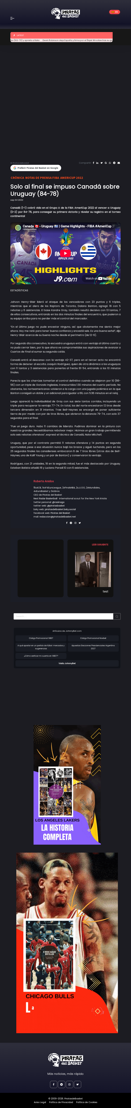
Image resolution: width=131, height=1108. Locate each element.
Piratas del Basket (60, 513)
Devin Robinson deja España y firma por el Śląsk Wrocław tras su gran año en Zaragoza (72, 40)
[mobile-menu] (14, 18)
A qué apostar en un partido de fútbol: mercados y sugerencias (41, 647)
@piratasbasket (56, 505)
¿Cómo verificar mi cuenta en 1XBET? (41, 656)
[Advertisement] (40, 693)
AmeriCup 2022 (71, 178)
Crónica (17, 178)
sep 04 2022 (16, 199)
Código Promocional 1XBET (41, 638)
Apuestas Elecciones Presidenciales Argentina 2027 (93, 647)
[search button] (117, 616)
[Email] (119, 162)
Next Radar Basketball (45, 498)
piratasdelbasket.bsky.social (60, 509)
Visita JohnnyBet (67, 663)
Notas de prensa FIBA (42, 178)
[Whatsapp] (110, 162)
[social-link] (53, 1084)
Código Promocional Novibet (93, 638)
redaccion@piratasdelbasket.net (57, 516)
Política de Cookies (86, 1102)
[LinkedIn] (97, 162)
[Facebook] (93, 162)
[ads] (67, 785)
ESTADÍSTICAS (19, 290)
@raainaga (58, 502)
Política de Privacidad (61, 1102)
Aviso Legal (40, 1102)
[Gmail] (106, 162)
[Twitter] (101, 162)
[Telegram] (114, 162)
